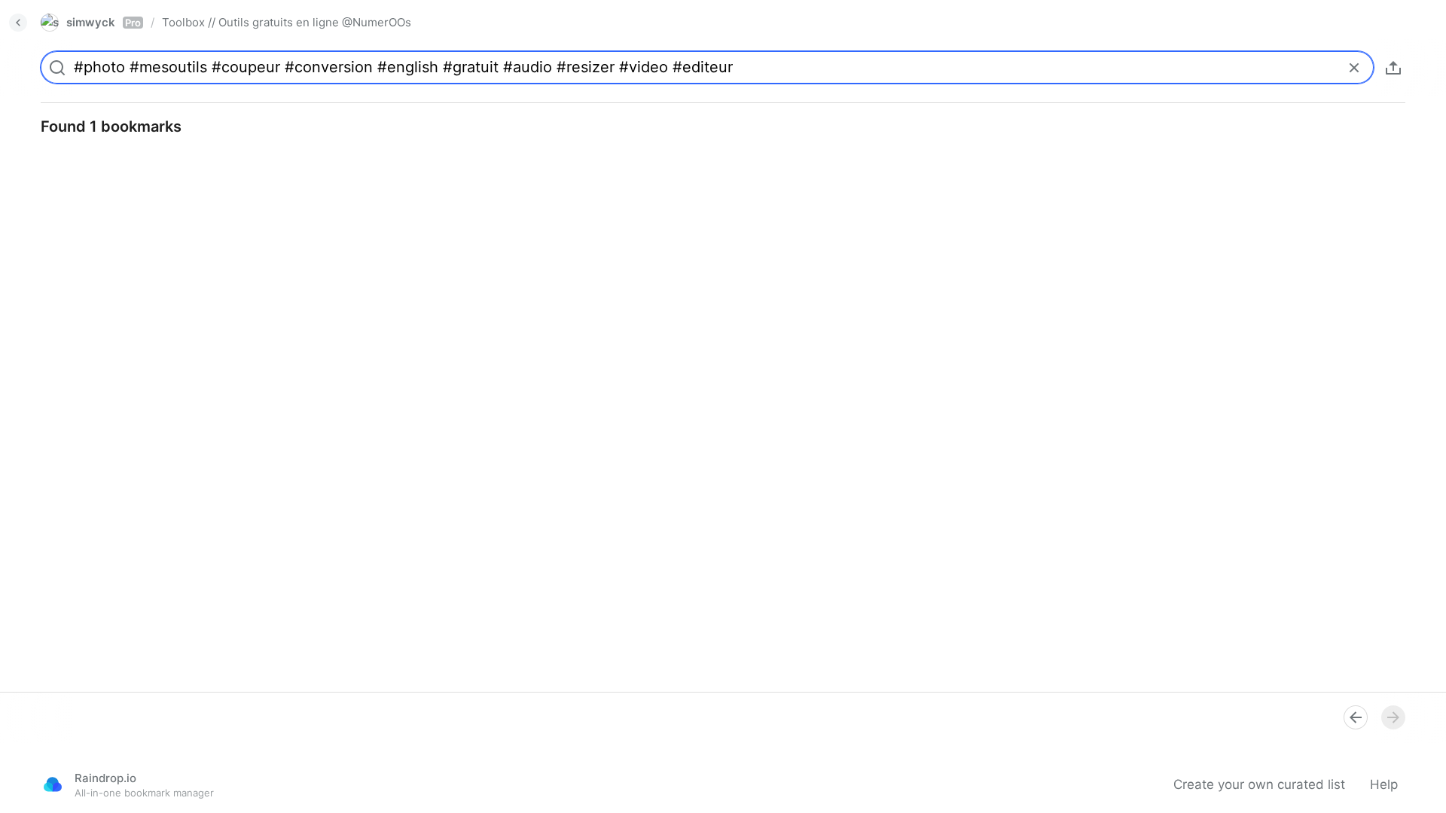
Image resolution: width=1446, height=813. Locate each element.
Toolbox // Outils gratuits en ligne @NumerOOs (286, 22)
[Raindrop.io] (53, 784)
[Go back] (18, 23)
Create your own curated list (1259, 784)
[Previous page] (1356, 717)
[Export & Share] (1393, 68)
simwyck (103, 22)
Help (1384, 784)
